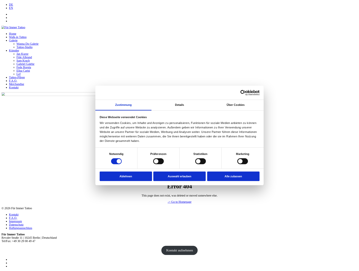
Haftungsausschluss (20, 228)
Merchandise (16, 84)
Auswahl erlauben (179, 176)
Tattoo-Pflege (17, 77)
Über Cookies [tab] (236, 104)
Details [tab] (179, 104)
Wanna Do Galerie (27, 43)
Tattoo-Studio (24, 47)
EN (11, 8)
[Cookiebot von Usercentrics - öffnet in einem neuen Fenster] (243, 92)
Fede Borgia (23, 67)
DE (11, 4)
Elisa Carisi (23, 70)
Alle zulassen (233, 176)
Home (12, 33)
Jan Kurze (22, 53)
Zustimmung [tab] (123, 104)
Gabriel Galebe (25, 64)
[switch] (158, 161)
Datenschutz (16, 224)
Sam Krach (23, 60)
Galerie (13, 40)
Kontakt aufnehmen (179, 250)
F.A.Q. (13, 80)
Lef (18, 74)
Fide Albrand (24, 57)
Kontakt (14, 87)
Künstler (14, 50)
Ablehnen (125, 176)
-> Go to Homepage (179, 201)
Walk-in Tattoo (18, 37)
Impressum (15, 221)
